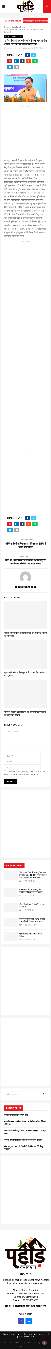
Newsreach (44, 1334)
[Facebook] (21, 1321)
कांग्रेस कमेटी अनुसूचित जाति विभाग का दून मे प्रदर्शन (23, 1139)
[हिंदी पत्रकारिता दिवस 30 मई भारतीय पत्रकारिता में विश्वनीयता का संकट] (11, 922)
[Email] (29, 1321)
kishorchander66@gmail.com (29, 1305)
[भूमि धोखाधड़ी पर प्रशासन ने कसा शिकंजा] (11, 936)
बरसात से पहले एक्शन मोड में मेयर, (16, 1115)
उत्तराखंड (20, 36)
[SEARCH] (44, 1094)
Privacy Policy (39, 1342)
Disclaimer (27, 1342)
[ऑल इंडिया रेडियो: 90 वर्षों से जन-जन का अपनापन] (11, 907)
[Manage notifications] (44, 1343)
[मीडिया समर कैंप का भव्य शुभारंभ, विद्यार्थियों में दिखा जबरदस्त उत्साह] (11, 892)
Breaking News (10, 36)
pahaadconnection (14, 48)
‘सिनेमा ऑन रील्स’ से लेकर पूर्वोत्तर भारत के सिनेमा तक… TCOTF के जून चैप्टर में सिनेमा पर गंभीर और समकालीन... (32, 875)
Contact (17, 1342)
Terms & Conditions (24, 1346)
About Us (7, 1342)
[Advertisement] (25, 133)
